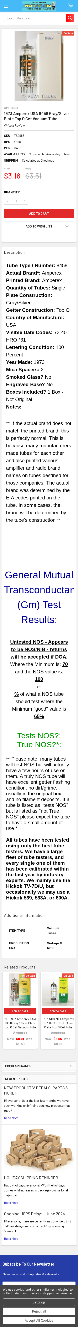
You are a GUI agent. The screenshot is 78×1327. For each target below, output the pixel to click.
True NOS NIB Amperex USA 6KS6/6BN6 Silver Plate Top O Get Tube (58, 1023)
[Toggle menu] (5, 5)
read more (11, 1118)
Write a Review (14, 125)
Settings (39, 1302)
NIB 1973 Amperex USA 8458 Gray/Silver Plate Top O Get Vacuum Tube (20, 1023)
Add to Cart (20, 1011)
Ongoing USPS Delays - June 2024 (34, 1213)
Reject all (39, 1311)
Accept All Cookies (39, 1320)
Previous (5, 1011)
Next (72, 1011)
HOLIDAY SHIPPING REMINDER (31, 1177)
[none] (39, 66)
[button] (39, 226)
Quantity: (12, 192)
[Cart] (71, 5)
